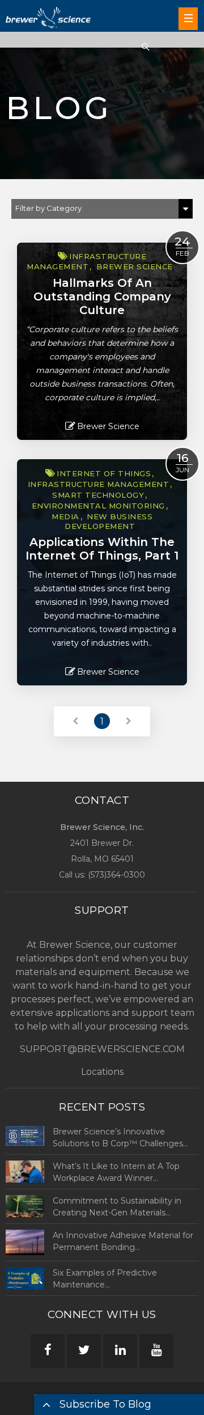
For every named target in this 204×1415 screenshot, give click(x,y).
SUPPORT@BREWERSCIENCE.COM (102, 1049)
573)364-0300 (118, 875)
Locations (102, 1071)
